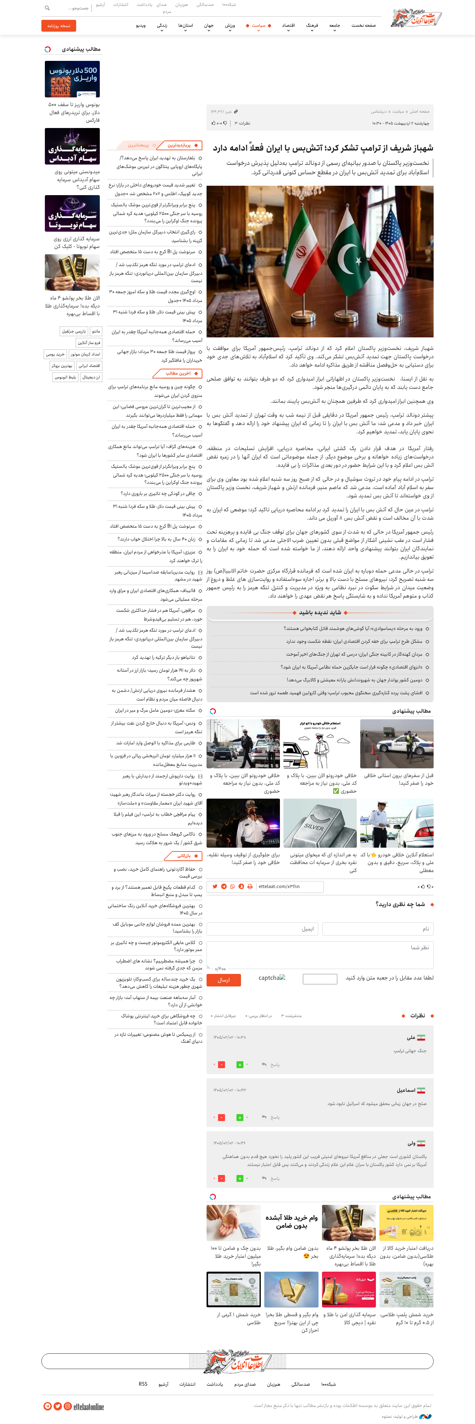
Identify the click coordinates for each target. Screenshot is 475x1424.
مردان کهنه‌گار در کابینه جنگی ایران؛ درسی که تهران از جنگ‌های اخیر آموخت (354, 654)
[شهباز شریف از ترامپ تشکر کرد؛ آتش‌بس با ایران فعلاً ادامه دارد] (320, 261)
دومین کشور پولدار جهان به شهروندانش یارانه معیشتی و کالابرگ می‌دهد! (354, 680)
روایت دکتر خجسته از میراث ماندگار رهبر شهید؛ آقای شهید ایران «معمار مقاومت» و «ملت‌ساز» (156, 799)
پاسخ (275, 1065)
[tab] (182, 145)
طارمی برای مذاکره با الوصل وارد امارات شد (155, 743)
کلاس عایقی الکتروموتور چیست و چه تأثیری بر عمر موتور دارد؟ (156, 946)
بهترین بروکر (62, 365)
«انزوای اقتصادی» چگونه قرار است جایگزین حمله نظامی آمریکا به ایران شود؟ (351, 667)
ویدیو (141, 25)
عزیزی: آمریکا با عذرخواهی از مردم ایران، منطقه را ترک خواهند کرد (156, 556)
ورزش (230, 25)
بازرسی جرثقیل (74, 331)
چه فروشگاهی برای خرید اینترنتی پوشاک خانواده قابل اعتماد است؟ (161, 1019)
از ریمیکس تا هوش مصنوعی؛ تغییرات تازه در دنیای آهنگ (158, 1038)
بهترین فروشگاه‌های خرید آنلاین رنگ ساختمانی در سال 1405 (155, 909)
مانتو (96, 331)
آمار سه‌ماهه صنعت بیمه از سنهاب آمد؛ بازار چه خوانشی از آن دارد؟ (156, 1001)
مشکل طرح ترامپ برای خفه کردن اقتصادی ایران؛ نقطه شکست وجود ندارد (354, 641)
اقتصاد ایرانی (89, 365)
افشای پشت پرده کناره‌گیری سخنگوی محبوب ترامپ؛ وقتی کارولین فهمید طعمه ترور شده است (336, 693)
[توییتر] (58, 1406)
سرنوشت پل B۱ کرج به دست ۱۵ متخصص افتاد (152, 252)
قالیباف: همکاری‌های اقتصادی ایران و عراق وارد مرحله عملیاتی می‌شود (155, 595)
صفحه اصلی (419, 111)
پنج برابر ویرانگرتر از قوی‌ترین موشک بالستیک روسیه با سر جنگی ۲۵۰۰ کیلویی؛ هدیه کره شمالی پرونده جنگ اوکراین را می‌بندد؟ (156, 212)
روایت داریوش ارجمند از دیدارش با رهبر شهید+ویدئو (162, 779)
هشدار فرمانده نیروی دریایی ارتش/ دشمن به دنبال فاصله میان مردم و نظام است (157, 695)
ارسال (224, 980)
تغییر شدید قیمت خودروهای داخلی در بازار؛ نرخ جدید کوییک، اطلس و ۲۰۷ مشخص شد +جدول (155, 189)
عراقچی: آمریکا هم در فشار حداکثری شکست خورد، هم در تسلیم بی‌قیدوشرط (159, 615)
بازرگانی (184, 856)
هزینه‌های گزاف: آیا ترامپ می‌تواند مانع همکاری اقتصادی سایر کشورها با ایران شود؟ (155, 451)
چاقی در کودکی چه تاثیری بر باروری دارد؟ (158, 493)
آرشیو (100, 4)
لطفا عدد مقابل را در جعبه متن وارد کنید (390, 978)
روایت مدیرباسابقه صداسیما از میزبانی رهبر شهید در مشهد (158, 575)
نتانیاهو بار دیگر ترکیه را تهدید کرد (163, 657)
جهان (209, 25)
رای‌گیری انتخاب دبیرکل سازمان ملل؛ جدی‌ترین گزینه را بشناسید (155, 236)
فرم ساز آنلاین (89, 342)
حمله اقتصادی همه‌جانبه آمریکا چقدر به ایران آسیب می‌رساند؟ (157, 336)
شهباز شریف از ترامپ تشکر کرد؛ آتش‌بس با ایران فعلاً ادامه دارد (323, 148)
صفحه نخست (364, 25)
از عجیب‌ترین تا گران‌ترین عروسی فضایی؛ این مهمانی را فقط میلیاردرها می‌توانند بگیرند (157, 411)
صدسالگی (205, 4)
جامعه (334, 25)
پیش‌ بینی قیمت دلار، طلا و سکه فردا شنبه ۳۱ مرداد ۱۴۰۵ (157, 316)
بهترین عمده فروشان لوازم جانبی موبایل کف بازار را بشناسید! (157, 927)
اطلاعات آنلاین (416, 17)
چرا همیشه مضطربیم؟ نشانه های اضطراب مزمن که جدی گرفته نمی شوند (159, 964)
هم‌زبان (181, 4)
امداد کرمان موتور (85, 354)
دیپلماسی (379, 111)
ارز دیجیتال (91, 377)
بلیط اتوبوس (65, 377)
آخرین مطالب (178, 373)
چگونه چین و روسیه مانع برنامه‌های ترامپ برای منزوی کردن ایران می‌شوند (155, 391)
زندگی (162, 25)
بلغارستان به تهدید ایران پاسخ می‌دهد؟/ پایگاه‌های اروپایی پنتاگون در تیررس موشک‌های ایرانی (159, 165)
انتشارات (120, 4)
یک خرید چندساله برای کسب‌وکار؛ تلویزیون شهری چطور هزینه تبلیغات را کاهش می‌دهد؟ (159, 982)
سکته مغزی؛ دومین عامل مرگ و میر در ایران (155, 710)
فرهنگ (312, 25)
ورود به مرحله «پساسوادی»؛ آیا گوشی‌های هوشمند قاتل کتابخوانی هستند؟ (353, 628)
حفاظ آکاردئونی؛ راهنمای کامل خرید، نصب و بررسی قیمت (158, 872)
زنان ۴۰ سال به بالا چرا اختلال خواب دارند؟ (156, 539)
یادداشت (144, 4)
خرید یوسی (55, 354)
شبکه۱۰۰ (229, 4)
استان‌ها (185, 25)
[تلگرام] (47, 1406)
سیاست (258, 25)
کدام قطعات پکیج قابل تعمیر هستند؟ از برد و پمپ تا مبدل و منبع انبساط (157, 890)
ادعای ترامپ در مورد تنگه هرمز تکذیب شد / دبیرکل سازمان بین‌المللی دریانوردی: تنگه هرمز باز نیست (156, 272)
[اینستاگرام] (68, 1406)
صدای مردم (163, 8)
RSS (143, 1384)
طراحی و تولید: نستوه (400, 1417)
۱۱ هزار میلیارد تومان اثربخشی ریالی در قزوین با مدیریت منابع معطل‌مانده (156, 760)
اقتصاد (288, 25)
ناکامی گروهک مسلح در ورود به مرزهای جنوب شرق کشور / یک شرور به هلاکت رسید (157, 838)
